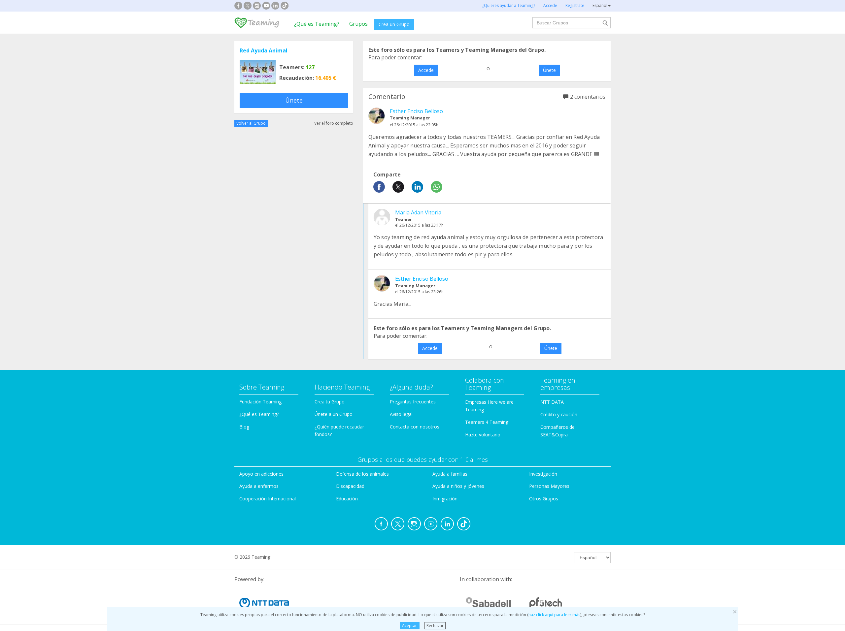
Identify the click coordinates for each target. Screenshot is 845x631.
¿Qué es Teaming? (316, 23)
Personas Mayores (549, 486)
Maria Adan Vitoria (418, 212)
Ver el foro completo (333, 123)
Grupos (358, 23)
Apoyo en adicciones (261, 474)
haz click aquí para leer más (554, 614)
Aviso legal (401, 414)
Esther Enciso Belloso (416, 111)
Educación (347, 498)
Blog (244, 427)
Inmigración (444, 498)
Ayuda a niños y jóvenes (458, 486)
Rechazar (435, 625)
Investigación (543, 474)
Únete (294, 100)
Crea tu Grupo (330, 401)
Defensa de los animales (362, 474)
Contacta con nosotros (414, 427)
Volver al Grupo (251, 123)
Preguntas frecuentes (413, 401)
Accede (426, 70)
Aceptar (409, 625)
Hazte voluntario (482, 434)
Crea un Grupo (394, 24)
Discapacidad (350, 486)
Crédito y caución (558, 414)
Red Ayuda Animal (263, 50)
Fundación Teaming (260, 401)
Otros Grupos (543, 498)
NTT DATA (552, 402)
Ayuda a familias (449, 474)
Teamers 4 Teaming (486, 422)
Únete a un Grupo (334, 414)
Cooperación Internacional (267, 498)
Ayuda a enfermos (259, 486)
